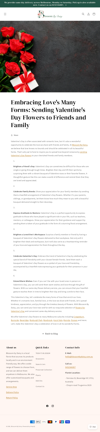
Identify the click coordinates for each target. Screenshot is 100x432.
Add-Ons (39, 381)
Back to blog (51, 333)
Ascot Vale (57, 320)
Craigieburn (79, 316)
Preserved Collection (44, 370)
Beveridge (24, 320)
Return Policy (12, 397)
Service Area (11, 387)
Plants (38, 375)
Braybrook (47, 320)
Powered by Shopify (29, 426)
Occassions (40, 359)
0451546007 (70, 367)
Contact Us (40, 386)
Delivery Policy (12, 392)
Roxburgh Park (36, 320)
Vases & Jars (40, 364)
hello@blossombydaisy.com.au (79, 356)
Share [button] (16, 135)
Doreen (74, 320)
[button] (5, 14)
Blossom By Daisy (80, 145)
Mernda (66, 320)
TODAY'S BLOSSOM (43, 353)
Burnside (15, 320)
